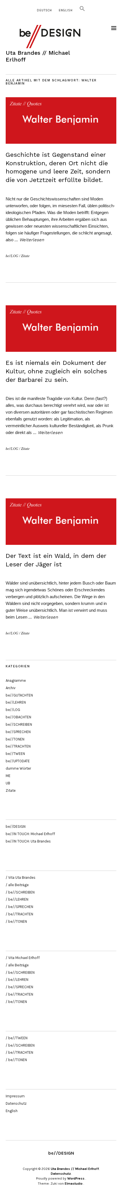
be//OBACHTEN (18, 717)
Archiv (11, 688)
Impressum (15, 1096)
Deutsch (44, 10)
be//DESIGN (16, 826)
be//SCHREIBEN (19, 724)
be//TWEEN (15, 754)
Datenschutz (16, 1103)
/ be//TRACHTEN (19, 914)
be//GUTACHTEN (19, 695)
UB (8, 783)
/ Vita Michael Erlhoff (23, 958)
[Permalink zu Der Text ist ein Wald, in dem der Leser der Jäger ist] (61, 543)
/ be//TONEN (16, 921)
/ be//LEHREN (17, 899)
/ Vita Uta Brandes (20, 877)
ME (8, 776)
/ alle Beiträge (17, 885)
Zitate (25, 256)
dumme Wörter (18, 768)
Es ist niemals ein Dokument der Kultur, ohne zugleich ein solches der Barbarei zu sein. (56, 371)
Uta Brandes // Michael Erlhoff (75, 1169)
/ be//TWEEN (17, 1038)
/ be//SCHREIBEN (20, 892)
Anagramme (16, 680)
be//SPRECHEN (18, 732)
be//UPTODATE (18, 761)
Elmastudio (74, 1184)
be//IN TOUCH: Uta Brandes (28, 841)
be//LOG (12, 256)
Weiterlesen (31, 239)
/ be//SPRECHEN (19, 907)
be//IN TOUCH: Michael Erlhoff (30, 834)
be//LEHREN (16, 702)
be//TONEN (15, 739)
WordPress (76, 1178)
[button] (82, 10)
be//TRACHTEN (18, 746)
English (66, 10)
